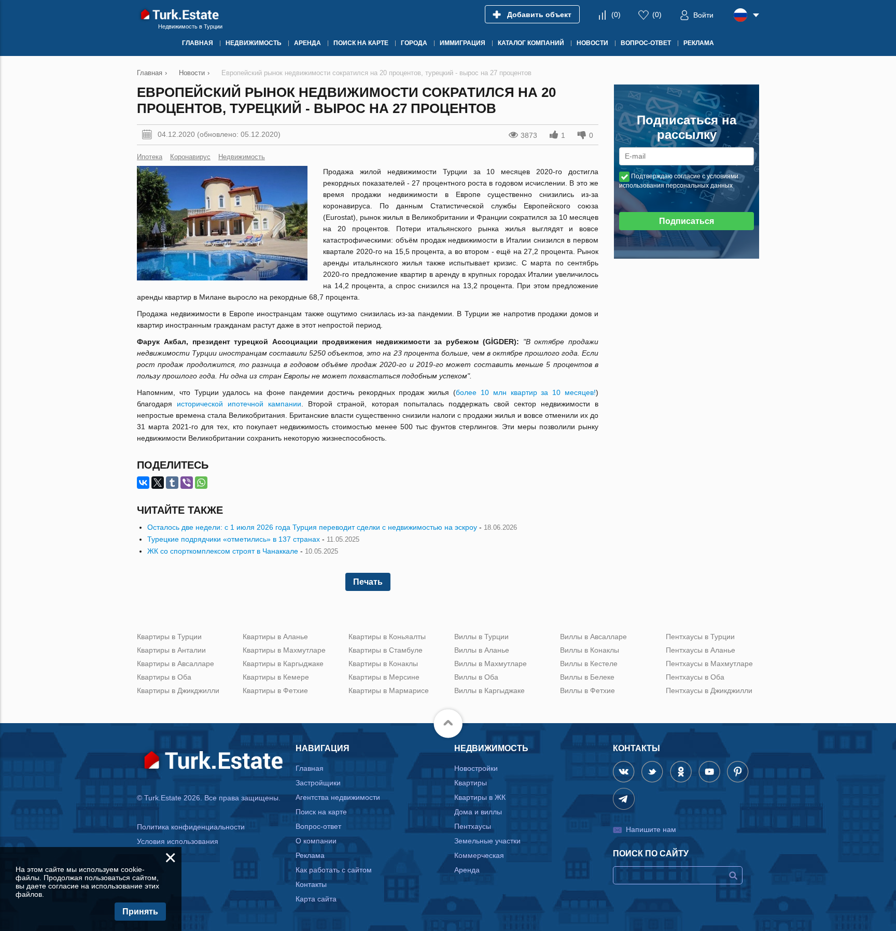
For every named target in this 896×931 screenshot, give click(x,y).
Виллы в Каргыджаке (489, 690)
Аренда (467, 870)
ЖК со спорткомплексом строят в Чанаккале (222, 551)
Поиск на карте (321, 812)
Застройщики (318, 783)
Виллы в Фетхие (587, 690)
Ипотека (149, 157)
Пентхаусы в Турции (700, 636)
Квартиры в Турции (169, 636)
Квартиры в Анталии (171, 650)
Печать (368, 581)
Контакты (311, 884)
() (616, 14)
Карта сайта (316, 899)
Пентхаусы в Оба (695, 677)
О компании (316, 841)
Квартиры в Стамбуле (385, 650)
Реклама (310, 855)
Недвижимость (241, 157)
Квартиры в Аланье (275, 636)
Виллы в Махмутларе (490, 663)
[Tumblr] (172, 482)
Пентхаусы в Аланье (700, 650)
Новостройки (476, 768)
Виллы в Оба (476, 677)
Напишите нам (651, 829)
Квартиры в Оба (164, 677)
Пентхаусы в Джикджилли (709, 690)
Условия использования (177, 841)
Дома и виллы (478, 812)
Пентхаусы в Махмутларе (709, 663)
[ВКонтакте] (143, 482)
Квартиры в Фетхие (275, 690)
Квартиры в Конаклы (383, 663)
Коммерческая (479, 855)
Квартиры (470, 783)
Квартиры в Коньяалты (387, 636)
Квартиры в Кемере (276, 677)
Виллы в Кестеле (589, 663)
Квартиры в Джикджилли (178, 690)
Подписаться (686, 221)
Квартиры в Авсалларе (175, 663)
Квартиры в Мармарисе (388, 690)
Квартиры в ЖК (480, 797)
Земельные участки (487, 841)
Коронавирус (190, 157)
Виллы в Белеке (587, 677)
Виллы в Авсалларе (593, 636)
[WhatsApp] (201, 482)
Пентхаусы (472, 826)
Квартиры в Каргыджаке (283, 663)
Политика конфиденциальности (191, 827)
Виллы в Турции (481, 636)
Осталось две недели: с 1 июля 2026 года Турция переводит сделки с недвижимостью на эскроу (312, 527)
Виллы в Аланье (481, 650)
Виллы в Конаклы (589, 650)
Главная (310, 768)
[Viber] (186, 482)
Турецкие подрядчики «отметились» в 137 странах (233, 539)
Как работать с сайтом (334, 870)
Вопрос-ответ (318, 826)
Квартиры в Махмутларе (284, 650)
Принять (140, 911)
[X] (157, 482)
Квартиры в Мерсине (383, 677)
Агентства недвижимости (338, 797)
